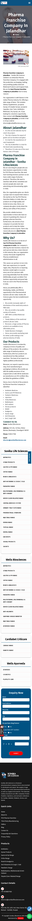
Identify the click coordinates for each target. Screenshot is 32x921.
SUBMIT (16, 753)
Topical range (8, 527)
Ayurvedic (6, 670)
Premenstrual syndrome (12, 513)
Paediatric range (9, 486)
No (11, 727)
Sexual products (9, 542)
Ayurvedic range (9, 626)
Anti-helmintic (8, 611)
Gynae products (9, 462)
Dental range (7, 532)
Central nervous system (12, 503)
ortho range (5, 858)
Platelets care (8, 679)
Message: (5, 735)
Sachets (6, 546)
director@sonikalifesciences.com (14, 440)
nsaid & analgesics (7, 861)
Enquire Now (29, 457)
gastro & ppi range (7, 855)
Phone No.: (5, 710)
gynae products (6, 852)
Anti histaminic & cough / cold (14, 481)
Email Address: (6, 703)
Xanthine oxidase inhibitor (12, 616)
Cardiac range (8, 645)
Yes (5, 727)
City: (3, 716)
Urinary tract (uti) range (12, 508)
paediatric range (6, 868)
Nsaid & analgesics (9, 477)
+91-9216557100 (6, 892)
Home (17, 34)
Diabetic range (8, 650)
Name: (4, 697)
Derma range (7, 522)
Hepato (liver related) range (13, 498)
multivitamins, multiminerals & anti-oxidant (12, 872)
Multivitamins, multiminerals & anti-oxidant (14, 492)
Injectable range (9, 517)
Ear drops (6, 537)
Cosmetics (7, 674)
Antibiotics (7, 457)
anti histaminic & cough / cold (11, 864)
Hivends (20, 918)
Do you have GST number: (10, 730)
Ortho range (7, 472)
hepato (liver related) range (10, 876)
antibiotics (4, 849)
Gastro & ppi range (10, 467)
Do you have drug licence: (10, 723)
